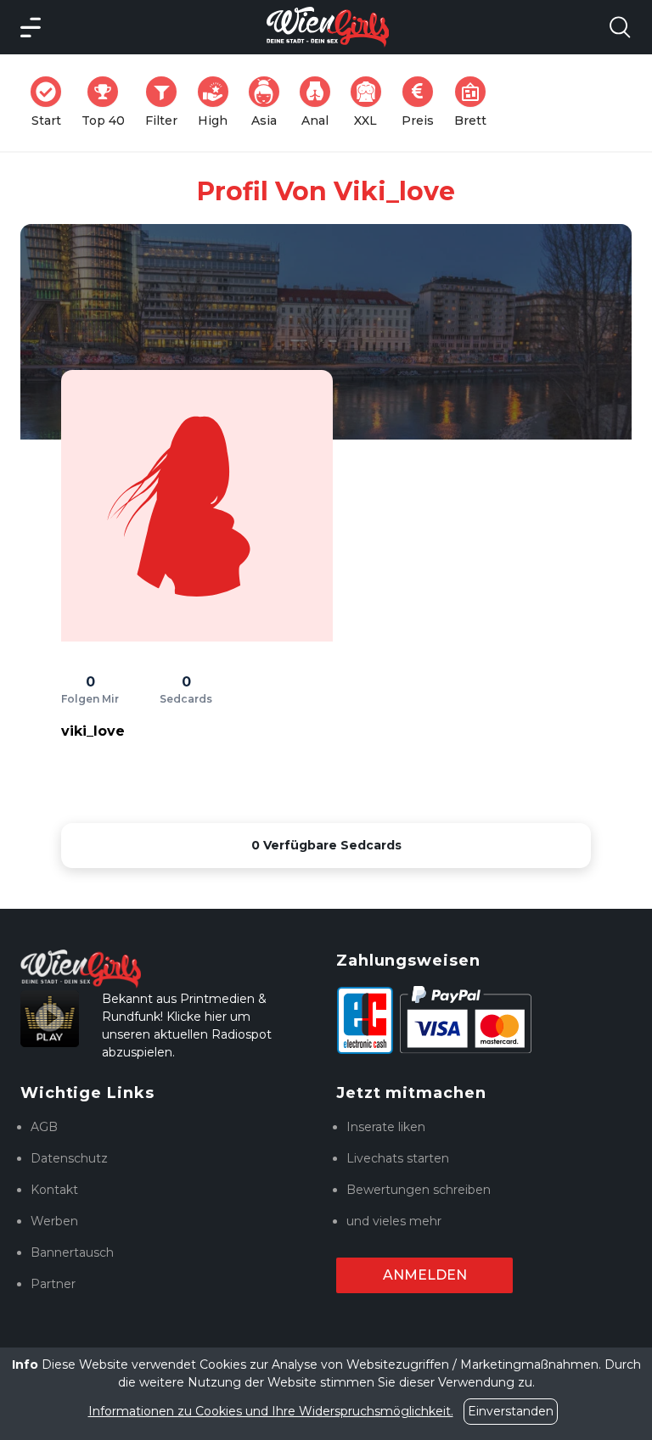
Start (51, 102)
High (218, 102)
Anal (320, 102)
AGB (44, 1127)
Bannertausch (72, 1252)
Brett (475, 102)
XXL (371, 102)
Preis (423, 102)
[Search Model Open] (620, 27)
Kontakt (54, 1189)
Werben (54, 1221)
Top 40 (108, 102)
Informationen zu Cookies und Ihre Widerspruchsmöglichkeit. (270, 1411)
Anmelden (425, 1275)
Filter (166, 102)
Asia (270, 102)
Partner (53, 1284)
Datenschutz (69, 1158)
